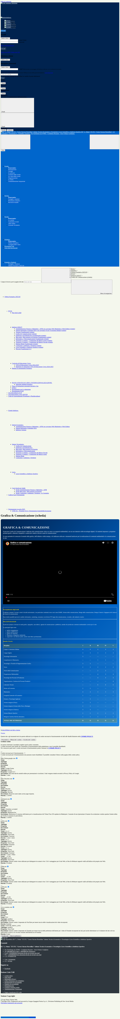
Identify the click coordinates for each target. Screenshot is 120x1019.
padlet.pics (4, 887)
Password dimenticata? (7, 45)
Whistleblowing (9, 986)
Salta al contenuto (6, 1)
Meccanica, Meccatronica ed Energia (27, 449)
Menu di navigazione (106, 293)
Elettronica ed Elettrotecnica (24, 447)
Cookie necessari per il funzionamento (12, 753)
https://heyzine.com (7, 778)
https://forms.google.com (8, 758)
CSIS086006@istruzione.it (24, 953)
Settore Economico (18, 425)
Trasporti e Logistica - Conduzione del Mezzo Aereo (31, 454)
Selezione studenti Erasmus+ (24, 384)
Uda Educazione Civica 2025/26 (18, 394)
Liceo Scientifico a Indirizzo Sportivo (27, 474)
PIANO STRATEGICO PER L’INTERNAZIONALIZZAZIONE (32, 383)
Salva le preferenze (15, 936)
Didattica (73, 270)
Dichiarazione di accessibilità (13, 982)
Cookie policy (8, 976)
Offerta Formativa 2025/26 (79, 272)
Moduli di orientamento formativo (22, 368)
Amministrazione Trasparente (13, 989)
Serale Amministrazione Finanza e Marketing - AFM (31, 490)
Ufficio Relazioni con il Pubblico (14, 981)
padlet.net (4, 866)
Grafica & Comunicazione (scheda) (26, 334)
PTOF (73, 274)
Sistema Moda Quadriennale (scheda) (27, 344)
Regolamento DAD (18, 391)
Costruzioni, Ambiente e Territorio (26, 458)
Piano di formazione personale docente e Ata (25, 386)
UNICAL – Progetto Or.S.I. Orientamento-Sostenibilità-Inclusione (31, 511)
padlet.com (4, 821)
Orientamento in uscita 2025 (16, 509)
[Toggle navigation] (15, 141)
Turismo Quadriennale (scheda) (25, 332)
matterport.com (5, 799)
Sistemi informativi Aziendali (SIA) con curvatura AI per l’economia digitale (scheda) (41, 330)
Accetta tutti (29, 739)
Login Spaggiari (49, 72)
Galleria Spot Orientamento (16, 495)
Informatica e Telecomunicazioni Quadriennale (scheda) (32, 339)
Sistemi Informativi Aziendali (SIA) (26, 428)
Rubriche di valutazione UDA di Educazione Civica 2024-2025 (34, 366)
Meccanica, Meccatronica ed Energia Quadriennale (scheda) (33, 337)
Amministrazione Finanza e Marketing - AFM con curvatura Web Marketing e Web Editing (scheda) (45, 329)
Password (21, 42)
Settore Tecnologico (18, 444)
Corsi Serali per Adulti (19, 488)
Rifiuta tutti (16, 739)
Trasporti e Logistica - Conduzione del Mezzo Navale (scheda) (34, 342)
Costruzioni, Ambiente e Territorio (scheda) (28, 345)
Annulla (4, 130)
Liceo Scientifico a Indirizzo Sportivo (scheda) (29, 347)
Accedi (3, 31)
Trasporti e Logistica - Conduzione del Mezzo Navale (31, 452)
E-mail (20, 69)
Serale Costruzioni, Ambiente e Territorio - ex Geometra (32, 493)
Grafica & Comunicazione (23, 446)
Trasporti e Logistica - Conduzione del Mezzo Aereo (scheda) (34, 340)
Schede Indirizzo (13, 410)
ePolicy (14, 388)
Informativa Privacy (10, 979)
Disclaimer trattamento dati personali (11, 1003)
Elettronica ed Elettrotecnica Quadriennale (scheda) (31, 335)
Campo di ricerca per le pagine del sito (12, 282)
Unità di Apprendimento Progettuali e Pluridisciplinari (24, 396)
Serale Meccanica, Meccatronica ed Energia (29, 491)
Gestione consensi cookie (12, 987)
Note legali (7, 977)
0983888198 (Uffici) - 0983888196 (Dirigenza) (21, 951)
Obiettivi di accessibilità (11, 984)
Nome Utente (22, 40)
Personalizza (5, 739)
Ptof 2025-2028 (16, 313)
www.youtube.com (6, 907)
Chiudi (3, 83)
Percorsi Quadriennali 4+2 (23, 349)
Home (73, 269)
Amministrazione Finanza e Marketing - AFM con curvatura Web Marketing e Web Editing (43, 426)
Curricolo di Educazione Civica (21, 363)
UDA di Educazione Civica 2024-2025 (27, 365)
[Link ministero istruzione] (9, 3)
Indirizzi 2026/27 (76, 275)
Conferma (10, 130)
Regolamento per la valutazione (21, 389)
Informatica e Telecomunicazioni (25, 451)
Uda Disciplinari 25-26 (15, 393)
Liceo (14, 472)
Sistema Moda (20, 456)
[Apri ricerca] (104, 141)
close (3, 150)
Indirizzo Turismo (21, 430)
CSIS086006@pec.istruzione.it (24, 955)
